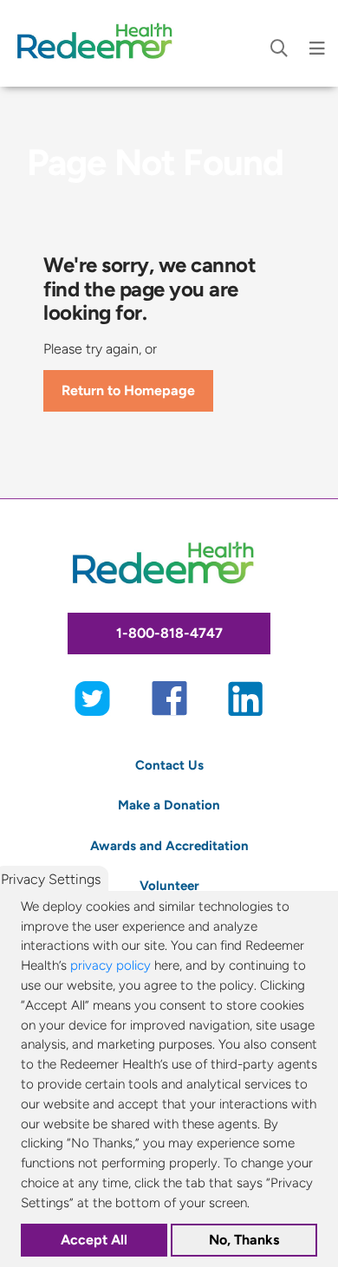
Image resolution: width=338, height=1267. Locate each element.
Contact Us (169, 764)
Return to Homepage (128, 390)
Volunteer (169, 885)
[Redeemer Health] (99, 43)
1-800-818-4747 (169, 633)
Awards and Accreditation (169, 845)
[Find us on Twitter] (92, 697)
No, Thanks (244, 1239)
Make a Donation (169, 804)
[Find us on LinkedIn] (245, 697)
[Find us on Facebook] (169, 697)
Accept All (94, 1239)
